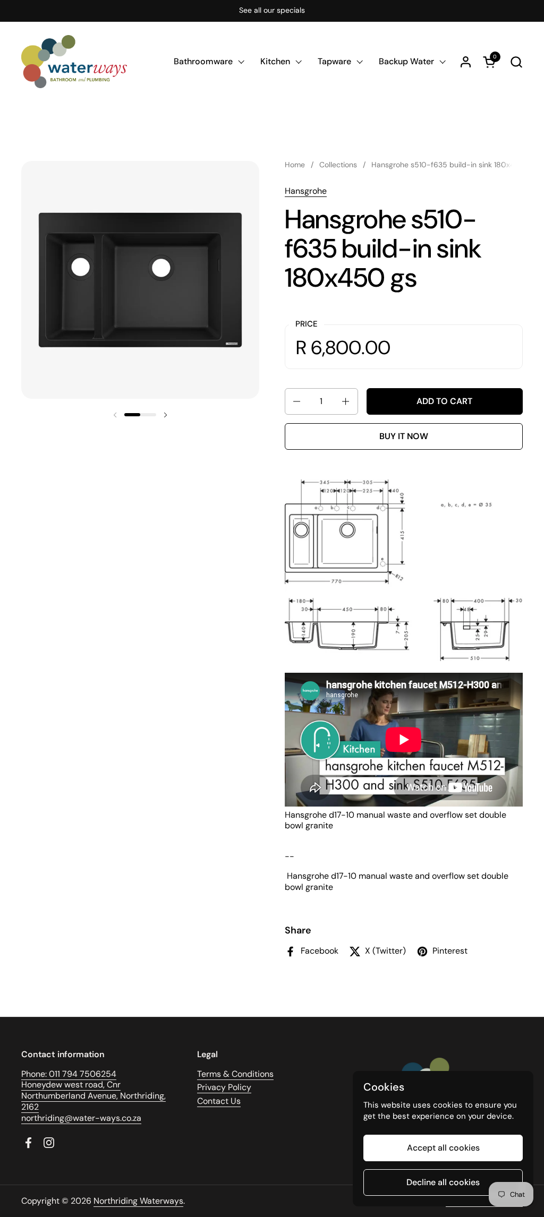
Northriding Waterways (138, 1200)
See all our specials (272, 10)
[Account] (465, 61)
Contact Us (219, 1101)
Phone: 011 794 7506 (61, 1073)
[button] (516, 61)
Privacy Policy (224, 1087)
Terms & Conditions (235, 1073)
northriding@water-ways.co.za (81, 1118)
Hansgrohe (306, 190)
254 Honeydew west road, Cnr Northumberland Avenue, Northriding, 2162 (93, 1090)
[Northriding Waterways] (74, 61)
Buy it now (403, 436)
